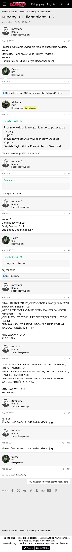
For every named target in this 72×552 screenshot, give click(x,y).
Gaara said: (9, 180)
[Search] (68, 4)
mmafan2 (9, 22)
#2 (69, 81)
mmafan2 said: (11, 121)
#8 (69, 358)
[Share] (64, 41)
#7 (69, 297)
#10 (68, 442)
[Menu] (5, 4)
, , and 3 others (34, 93)
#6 (69, 250)
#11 (68, 468)
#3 (69, 114)
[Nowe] (61, 4)
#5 (69, 213)
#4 (69, 173)
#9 (69, 413)
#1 (69, 41)
